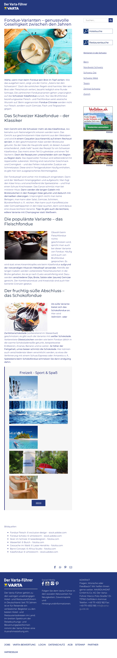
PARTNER (93, 644)
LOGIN (42, 644)
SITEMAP (80, 644)
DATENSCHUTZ (56, 644)
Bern (86, 61)
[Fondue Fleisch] (26, 232)
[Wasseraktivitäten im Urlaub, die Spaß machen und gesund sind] (23, 437)
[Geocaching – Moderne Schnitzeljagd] (38, 462)
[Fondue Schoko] (26, 303)
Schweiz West (90, 78)
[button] (95, 53)
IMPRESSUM (11, 652)
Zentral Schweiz (91, 88)
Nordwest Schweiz (93, 67)
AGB (70, 644)
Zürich (86, 94)
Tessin (86, 83)
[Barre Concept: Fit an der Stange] (23, 487)
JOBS (7, 644)
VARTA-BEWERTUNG (24, 644)
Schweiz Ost (89, 72)
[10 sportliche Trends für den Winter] (23, 387)
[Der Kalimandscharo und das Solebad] (38, 412)
